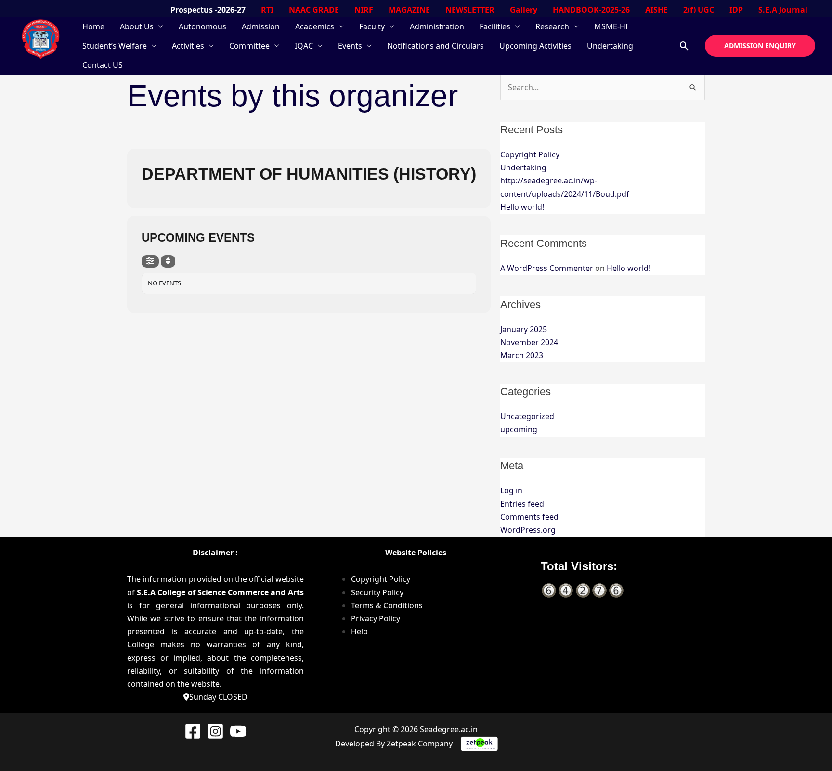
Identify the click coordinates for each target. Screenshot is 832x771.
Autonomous (202, 26)
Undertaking (610, 45)
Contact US (102, 65)
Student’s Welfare (114, 45)
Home (93, 26)
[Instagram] (215, 731)
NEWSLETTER (469, 9)
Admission (261, 26)
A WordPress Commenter (546, 268)
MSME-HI (611, 26)
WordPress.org (528, 530)
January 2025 (523, 329)
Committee (249, 45)
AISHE (656, 9)
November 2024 (529, 342)
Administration (437, 26)
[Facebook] (192, 731)
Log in (511, 490)
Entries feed (522, 504)
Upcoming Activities (535, 45)
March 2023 (521, 355)
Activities (188, 45)
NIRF (363, 9)
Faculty (372, 26)
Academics (314, 26)
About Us (137, 26)
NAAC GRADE (314, 9)
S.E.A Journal (782, 9)
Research (552, 26)
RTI (267, 9)
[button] (684, 46)
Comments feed (529, 517)
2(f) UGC (698, 9)
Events (350, 45)
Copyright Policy (529, 154)
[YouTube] (238, 731)
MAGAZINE (409, 9)
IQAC (304, 45)
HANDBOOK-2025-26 (591, 9)
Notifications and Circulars (435, 45)
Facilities (495, 26)
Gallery (523, 9)
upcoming (518, 429)
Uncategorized (527, 416)
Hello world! (522, 207)
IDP (736, 9)
